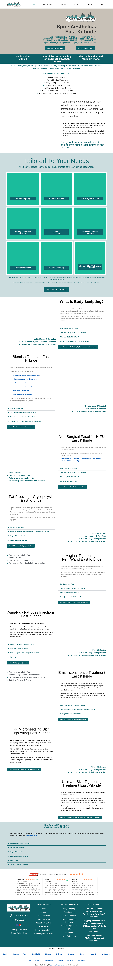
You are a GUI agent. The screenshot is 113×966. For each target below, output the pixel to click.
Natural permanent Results (19, 856)
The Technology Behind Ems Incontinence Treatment (78, 709)
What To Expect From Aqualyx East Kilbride (24, 653)
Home (35, 4)
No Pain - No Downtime (17, 847)
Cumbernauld (48, 960)
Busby (37, 960)
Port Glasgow (105, 954)
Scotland (52, 949)
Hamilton (16, 954)
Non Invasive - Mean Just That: (20, 843)
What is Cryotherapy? (17, 408)
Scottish (61, 949)
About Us (64, 4)
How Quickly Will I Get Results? (70, 597)
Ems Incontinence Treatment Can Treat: (73, 705)
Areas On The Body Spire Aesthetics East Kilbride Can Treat (30, 531)
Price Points (14, 860)
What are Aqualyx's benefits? (19, 648)
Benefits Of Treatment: (17, 527)
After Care (13, 657)
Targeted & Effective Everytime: (20, 536)
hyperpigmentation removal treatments (26, 375)
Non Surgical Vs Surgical (68, 468)
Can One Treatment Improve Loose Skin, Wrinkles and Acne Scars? (94, 911)
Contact (100, 4)
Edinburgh (48, 954)
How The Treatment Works (18, 540)
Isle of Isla (81, 960)
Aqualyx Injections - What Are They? (22, 644)
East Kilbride (36, 954)
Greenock (93, 954)
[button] (82, 328)
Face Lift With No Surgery (69, 481)
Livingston (59, 954)
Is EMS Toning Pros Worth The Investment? (75, 341)
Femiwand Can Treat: (67, 584)
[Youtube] (20, 925)
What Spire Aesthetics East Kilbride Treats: (24, 417)
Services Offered (47, 4)
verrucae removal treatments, (23, 387)
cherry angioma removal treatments (25, 379)
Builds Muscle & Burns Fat (69, 328)
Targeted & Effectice (16, 852)
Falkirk (25, 954)
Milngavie (82, 954)
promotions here (31, 835)
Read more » (94, 917)
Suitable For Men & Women (19, 864)
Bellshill (60, 960)
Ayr (29, 960)
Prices (88, 4)
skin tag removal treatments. (22, 394)
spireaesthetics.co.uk (57, 965)
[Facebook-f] (17, 925)
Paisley (5, 954)
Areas (76, 4)
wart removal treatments (21, 391)
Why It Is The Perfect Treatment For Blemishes (25, 421)
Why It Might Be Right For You (70, 337)
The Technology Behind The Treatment (73, 332)
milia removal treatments (21, 383)
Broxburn (71, 954)
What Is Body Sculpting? (82, 301)
